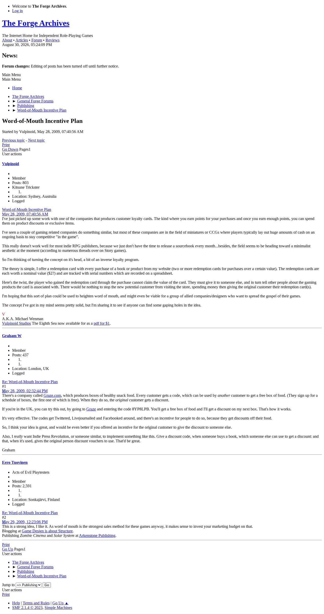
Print (6, 145)
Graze (91, 409)
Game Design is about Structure (47, 531)
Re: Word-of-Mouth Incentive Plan (30, 382)
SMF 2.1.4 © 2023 (27, 607)
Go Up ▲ (60, 603)
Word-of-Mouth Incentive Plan (26, 209)
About (7, 40)
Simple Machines (58, 607)
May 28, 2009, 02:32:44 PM (25, 391)
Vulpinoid (10, 164)
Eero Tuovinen (15, 462)
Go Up (7, 549)
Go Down (10, 149)
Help (16, 603)
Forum (36, 40)
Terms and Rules (36, 603)
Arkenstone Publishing (97, 535)
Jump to (8, 585)
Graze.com (52, 395)
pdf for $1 (102, 323)
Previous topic (13, 140)
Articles (21, 40)
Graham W (12, 336)
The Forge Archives (35, 23)
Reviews (52, 40)
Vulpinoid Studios (16, 323)
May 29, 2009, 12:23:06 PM (25, 522)
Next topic (36, 140)
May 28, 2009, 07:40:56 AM (25, 214)
